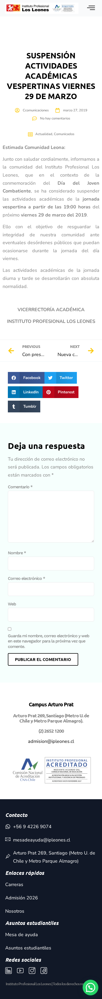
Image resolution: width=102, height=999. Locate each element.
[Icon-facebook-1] (44, 970)
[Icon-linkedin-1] (8, 970)
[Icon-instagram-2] (32, 970)
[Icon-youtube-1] (20, 970)
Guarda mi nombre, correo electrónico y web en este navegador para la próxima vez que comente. (48, 641)
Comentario (20, 486)
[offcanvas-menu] (91, 8)
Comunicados (64, 134)
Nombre (17, 552)
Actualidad (43, 134)
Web (12, 603)
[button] (26, 378)
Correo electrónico (26, 578)
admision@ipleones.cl (51, 741)
